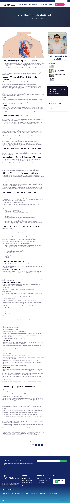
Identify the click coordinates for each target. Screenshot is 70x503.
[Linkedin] (13, 489)
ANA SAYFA (21, 4)
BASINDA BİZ (45, 4)
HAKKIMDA (26, 4)
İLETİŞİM (50, 4)
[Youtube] (58, 59)
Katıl (63, 461)
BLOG (41, 4)
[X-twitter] (56, 59)
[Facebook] (54, 59)
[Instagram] (60, 59)
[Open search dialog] (67, 4)
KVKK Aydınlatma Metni (63, 500)
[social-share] (36, 445)
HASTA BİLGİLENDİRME (33, 4)
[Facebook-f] (3, 489)
